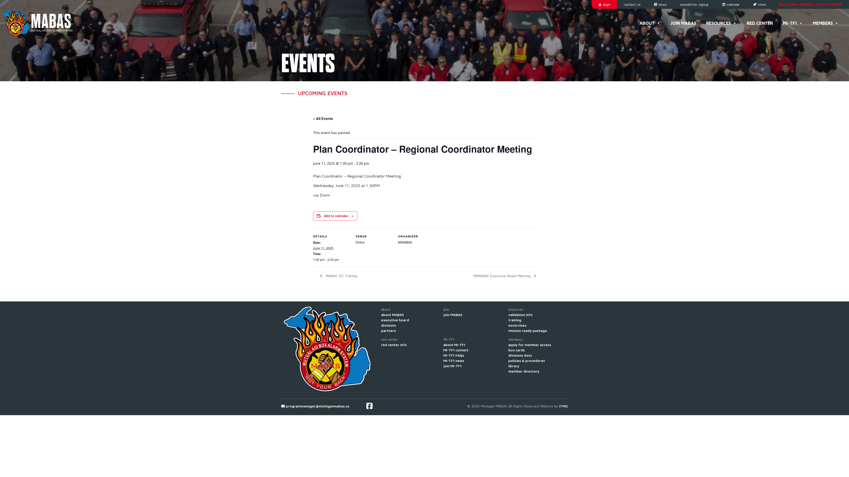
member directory (523, 371)
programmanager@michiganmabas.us (317, 406)
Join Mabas (683, 23)
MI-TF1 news (453, 361)
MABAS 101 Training (340, 276)
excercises (517, 325)
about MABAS (392, 315)
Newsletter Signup (694, 4)
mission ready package (527, 331)
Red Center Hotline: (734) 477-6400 (810, 4)
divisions (388, 325)
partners (388, 331)
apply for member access (529, 345)
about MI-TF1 (454, 345)
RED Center (760, 23)
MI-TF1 (790, 23)
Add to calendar (336, 216)
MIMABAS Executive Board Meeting (502, 276)
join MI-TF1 (452, 366)
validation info (520, 315)
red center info (394, 345)
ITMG (563, 406)
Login (606, 4)
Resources (718, 23)
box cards (516, 350)
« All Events (323, 118)
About (647, 23)
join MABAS (452, 315)
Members (823, 23)
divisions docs (520, 355)
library (513, 366)
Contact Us (632, 4)
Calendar (733, 4)
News (663, 4)
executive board (395, 320)
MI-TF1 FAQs (453, 355)
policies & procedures (526, 361)
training (514, 320)
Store (762, 4)
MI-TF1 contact (455, 350)
